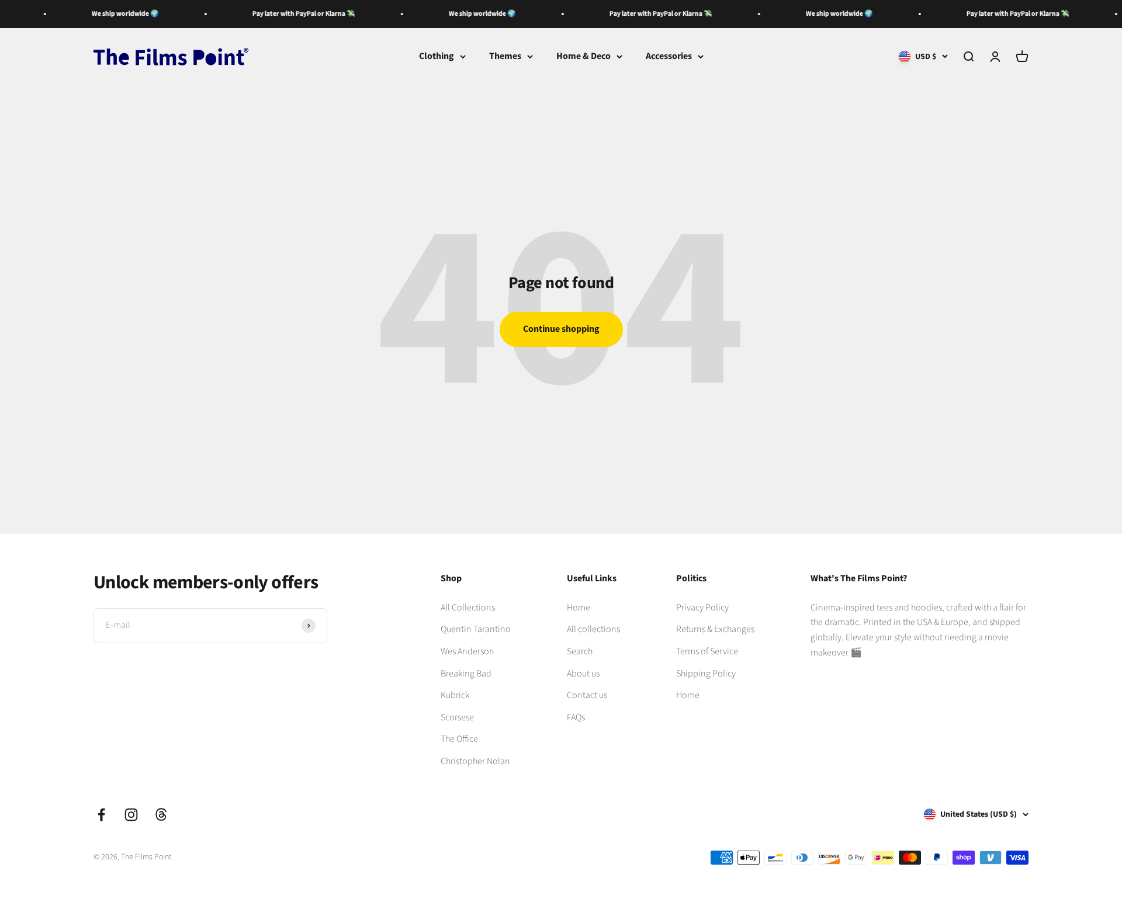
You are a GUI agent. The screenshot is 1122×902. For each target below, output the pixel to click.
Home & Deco (583, 56)
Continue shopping (561, 328)
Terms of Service (707, 651)
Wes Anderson (467, 651)
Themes (505, 56)
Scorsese (457, 717)
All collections (593, 629)
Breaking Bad (466, 673)
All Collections (468, 607)
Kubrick (455, 695)
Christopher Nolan (475, 761)
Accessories (669, 56)
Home (578, 607)
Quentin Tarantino (476, 629)
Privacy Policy (702, 607)
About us (583, 673)
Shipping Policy (706, 673)
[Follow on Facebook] (101, 815)
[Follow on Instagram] (131, 815)
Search (580, 651)
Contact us (587, 695)
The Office (459, 739)
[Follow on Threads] (161, 815)
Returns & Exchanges (715, 629)
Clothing (436, 56)
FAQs (576, 717)
